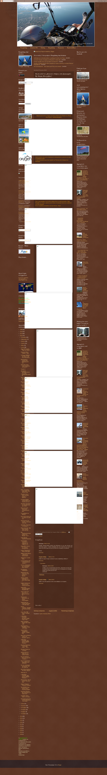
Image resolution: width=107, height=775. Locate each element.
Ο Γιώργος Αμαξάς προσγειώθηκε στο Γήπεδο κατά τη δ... (25, 500)
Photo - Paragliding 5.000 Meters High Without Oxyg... (25, 491)
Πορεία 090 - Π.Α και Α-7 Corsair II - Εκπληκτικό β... (25, 547)
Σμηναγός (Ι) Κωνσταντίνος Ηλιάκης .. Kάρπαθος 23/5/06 (85, 462)
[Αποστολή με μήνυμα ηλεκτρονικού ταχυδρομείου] (36, 534)
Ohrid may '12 (24, 672)
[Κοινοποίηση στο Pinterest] (41, 534)
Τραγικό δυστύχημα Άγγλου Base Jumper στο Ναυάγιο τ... (26, 460)
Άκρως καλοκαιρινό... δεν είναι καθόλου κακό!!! (82, 209)
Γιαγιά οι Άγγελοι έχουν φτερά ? (85, 494)
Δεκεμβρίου (23, 713)
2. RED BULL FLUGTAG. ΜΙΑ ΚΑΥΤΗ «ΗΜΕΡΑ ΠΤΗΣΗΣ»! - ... (25, 676)
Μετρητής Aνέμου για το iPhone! (25, 650)
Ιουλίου (23, 703)
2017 (21, 724)
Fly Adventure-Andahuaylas (24, 570)
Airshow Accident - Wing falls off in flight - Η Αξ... (26, 474)
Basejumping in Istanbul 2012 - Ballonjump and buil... (24, 361)
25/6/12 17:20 (51, 556)
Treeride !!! (23, 369)
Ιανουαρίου (23, 337)
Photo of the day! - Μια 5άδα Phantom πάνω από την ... (26, 529)
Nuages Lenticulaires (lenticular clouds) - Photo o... (25, 464)
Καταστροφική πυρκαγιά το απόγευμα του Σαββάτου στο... (25, 542)
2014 (21, 718)
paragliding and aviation (40, 7)
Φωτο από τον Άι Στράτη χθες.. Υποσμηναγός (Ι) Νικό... (25, 509)
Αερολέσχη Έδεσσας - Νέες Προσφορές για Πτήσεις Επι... (26, 692)
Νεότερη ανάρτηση (39, 611)
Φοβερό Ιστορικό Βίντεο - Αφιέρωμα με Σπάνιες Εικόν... (26, 554)
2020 (21, 730)
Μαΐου (22, 345)
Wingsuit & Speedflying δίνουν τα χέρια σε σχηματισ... (26, 481)
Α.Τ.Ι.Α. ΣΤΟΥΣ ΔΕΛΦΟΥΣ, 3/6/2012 (26, 468)
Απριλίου (23, 343)
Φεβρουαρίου (24, 339)
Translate (29, 84)
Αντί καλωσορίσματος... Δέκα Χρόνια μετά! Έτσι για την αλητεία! (47, 66)
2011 (21, 333)
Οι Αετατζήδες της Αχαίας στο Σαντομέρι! (24, 420)
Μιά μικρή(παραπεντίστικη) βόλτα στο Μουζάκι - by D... (26, 534)
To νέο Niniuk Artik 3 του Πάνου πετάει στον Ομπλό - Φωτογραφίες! (82, 251)
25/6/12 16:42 (47, 543)
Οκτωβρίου (23, 709)
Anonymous (21, 190)
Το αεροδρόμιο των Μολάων (25, 514)
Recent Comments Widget (26, 221)
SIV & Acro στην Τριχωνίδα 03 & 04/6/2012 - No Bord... (25, 398)
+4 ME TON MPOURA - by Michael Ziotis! (25, 478)
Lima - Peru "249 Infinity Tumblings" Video (25, 613)
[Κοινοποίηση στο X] (39, 534)
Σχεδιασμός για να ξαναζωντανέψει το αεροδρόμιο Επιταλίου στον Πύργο (49, 58)
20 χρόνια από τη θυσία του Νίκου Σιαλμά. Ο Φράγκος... (25, 496)
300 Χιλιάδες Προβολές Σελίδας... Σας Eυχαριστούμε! (26, 424)
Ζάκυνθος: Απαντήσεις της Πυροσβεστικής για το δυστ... (25, 504)
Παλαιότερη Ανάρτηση (67, 611)
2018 (21, 726)
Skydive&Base (71, 48)
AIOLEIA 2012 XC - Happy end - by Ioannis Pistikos (25, 653)
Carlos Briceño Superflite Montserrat (26, 538)
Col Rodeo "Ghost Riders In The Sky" (25, 696)
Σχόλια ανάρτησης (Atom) (45, 613)
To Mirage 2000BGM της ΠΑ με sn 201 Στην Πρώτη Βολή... (25, 356)
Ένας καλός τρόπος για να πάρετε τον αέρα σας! (26, 517)
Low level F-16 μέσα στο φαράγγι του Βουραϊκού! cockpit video (47, 59)
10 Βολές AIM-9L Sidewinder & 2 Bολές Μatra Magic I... (25, 579)
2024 (21, 734)
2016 (21, 722)
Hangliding (51, 48)
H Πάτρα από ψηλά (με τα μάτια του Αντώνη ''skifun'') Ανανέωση (82, 277)
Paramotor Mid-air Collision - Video (25, 353)
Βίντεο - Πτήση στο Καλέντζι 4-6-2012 (25, 407)
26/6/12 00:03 (51, 579)
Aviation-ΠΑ (34, 48)
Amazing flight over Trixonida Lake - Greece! (25, 410)
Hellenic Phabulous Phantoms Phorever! (26, 685)
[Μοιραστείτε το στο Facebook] (40, 534)
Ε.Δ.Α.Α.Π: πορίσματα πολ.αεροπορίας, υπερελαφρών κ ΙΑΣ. (23, 279)
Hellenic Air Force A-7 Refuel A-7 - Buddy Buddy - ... (25, 378)
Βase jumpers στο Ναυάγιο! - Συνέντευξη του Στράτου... (24, 442)
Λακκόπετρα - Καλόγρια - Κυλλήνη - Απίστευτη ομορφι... (26, 437)
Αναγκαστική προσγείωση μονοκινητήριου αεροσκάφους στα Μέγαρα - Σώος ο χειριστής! (82, 220)
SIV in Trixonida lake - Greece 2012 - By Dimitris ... (25, 455)
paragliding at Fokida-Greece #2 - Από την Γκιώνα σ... (26, 386)
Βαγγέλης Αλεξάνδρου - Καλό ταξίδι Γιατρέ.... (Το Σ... (25, 646)
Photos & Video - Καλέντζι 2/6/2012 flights (25, 393)
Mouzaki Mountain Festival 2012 (25, 382)
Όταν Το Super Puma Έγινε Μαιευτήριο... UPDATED (25, 662)
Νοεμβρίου (23, 711)
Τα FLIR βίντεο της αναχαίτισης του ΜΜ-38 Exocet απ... (26, 403)
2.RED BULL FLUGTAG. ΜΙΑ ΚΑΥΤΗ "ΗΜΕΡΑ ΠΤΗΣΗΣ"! (25, 641)
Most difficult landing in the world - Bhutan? (26, 670)
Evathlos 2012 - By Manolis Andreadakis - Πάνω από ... (26, 432)
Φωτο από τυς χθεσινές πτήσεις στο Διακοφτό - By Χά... (26, 636)
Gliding (43, 48)
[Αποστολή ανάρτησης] (69, 532)
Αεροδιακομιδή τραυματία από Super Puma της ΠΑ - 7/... (25, 486)
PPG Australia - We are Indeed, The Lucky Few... (26, 681)
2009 (21, 329)
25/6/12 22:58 (50, 565)
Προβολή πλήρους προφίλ (24, 321)
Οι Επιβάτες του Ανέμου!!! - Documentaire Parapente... (24, 447)
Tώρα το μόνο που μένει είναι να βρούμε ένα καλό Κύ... (25, 593)
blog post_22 (21, 202)
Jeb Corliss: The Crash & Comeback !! (26, 525)
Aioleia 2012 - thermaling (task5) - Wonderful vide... (25, 588)
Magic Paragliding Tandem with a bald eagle (25, 622)
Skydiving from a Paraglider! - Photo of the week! (25, 627)
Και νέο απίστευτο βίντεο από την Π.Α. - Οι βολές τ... (25, 657)
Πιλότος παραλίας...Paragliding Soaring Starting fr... (26, 608)
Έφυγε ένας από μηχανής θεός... (85, 263)
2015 (21, 720)
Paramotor (61, 48)
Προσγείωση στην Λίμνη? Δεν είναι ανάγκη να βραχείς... (25, 574)
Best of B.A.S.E (24, 470)
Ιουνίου (23, 347)
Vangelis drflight (42, 556)
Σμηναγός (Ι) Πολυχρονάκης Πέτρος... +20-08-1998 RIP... (85, 425)
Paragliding (23, 48)
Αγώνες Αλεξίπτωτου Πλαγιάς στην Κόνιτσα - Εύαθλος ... (25, 415)
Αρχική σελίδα (53, 611)
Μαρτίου (23, 341)
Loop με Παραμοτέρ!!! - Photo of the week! (26, 551)
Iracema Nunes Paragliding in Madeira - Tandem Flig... (25, 632)
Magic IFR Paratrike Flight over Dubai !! (25, 350)
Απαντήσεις (42, 563)
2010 (21, 331)
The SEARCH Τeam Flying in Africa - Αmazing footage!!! (25, 688)
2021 (21, 732)
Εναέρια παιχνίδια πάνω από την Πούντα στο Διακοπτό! (46, 61)
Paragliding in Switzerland (24, 451)
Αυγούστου (23, 705)
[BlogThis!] (37, 534)
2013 (21, 716)
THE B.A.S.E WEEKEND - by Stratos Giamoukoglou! (25, 599)
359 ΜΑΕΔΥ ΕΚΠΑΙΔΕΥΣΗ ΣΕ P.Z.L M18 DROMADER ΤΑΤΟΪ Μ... (25, 373)
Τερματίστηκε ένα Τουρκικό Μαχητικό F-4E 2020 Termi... (25, 603)
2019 (21, 728)
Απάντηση (41, 552)
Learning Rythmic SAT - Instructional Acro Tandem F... (25, 562)
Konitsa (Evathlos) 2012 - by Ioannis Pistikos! (25, 428)
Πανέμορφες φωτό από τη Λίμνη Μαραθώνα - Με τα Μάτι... (26, 700)
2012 (21, 335)
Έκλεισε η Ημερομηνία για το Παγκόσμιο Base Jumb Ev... (25, 566)
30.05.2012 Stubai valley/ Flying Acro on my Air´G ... (25, 366)
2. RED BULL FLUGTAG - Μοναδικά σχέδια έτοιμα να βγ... (25, 618)
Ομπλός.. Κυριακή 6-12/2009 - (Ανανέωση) (85, 289)
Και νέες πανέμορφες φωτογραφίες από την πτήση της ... (25, 666)
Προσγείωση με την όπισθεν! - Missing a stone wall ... (26, 521)
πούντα (40, 536)
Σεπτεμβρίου (24, 707)
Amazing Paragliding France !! (25, 390)
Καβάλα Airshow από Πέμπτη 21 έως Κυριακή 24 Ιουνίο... (25, 584)
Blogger (59, 765)
